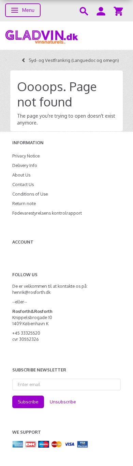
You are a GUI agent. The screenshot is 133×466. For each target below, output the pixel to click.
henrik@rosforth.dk (31, 292)
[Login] (101, 10)
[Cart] (118, 10)
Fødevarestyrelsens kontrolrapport (47, 213)
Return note (24, 203)
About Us (21, 175)
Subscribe (28, 401)
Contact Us (23, 184)
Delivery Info (24, 165)
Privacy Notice (26, 156)
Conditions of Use (30, 194)
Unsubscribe (63, 401)
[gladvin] (66, 35)
